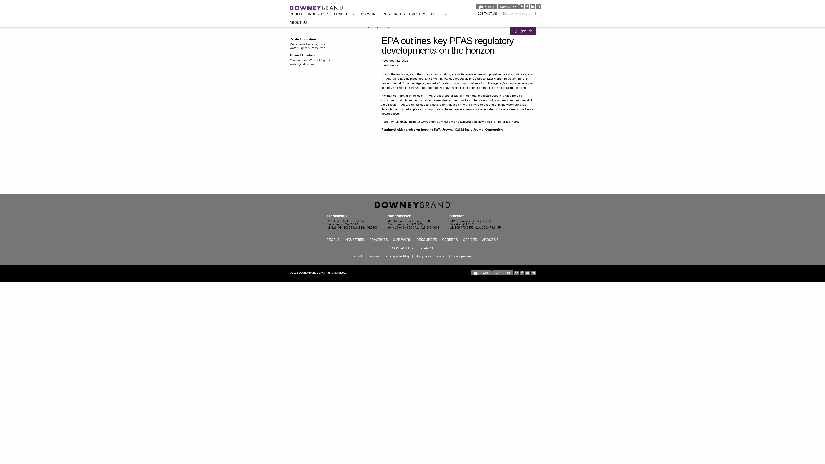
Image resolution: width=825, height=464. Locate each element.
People (297, 14)
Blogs (489, 6)
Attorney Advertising (397, 256)
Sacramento (337, 216)
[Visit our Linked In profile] (532, 6)
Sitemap (441, 256)
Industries (318, 14)
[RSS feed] (521, 6)
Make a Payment (461, 256)
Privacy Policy (423, 256)
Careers (417, 14)
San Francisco (399, 216)
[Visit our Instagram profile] (538, 6)
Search (426, 248)
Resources (393, 14)
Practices (344, 14)
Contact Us (487, 13)
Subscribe (508, 6)
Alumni (358, 256)
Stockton (457, 216)
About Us (298, 22)
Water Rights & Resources (307, 48)
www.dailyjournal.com (437, 121)
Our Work (368, 14)
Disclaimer (374, 256)
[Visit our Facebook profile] (527, 6)
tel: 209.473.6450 (462, 227)
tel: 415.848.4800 (400, 227)
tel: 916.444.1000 (338, 227)
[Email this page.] (524, 31)
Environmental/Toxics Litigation (311, 60)
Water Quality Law (302, 64)
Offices (438, 14)
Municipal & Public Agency (307, 44)
